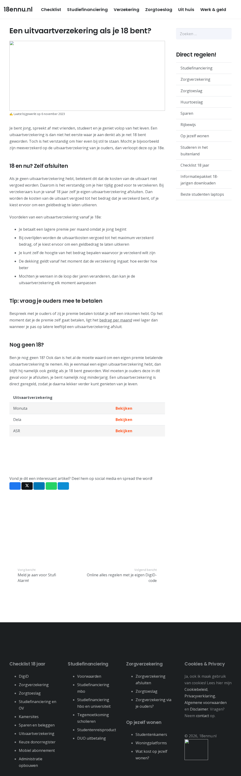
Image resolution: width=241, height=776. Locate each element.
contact (202, 715)
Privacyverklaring (200, 696)
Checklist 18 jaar (195, 165)
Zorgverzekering (195, 79)
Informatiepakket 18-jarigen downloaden (199, 180)
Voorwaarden (89, 676)
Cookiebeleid (196, 689)
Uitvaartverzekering (36, 733)
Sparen (187, 113)
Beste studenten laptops (202, 194)
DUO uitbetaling (91, 738)
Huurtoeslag (192, 102)
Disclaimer (199, 709)
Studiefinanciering (197, 68)
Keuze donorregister (37, 742)
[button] (230, 9)
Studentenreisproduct (96, 729)
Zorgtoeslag (191, 90)
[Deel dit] (15, 486)
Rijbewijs (188, 124)
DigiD (24, 676)
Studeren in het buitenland (194, 151)
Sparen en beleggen (37, 725)
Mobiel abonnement (37, 750)
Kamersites (29, 716)
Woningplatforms (151, 742)
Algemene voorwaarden (206, 702)
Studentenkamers (151, 734)
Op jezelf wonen (195, 135)
